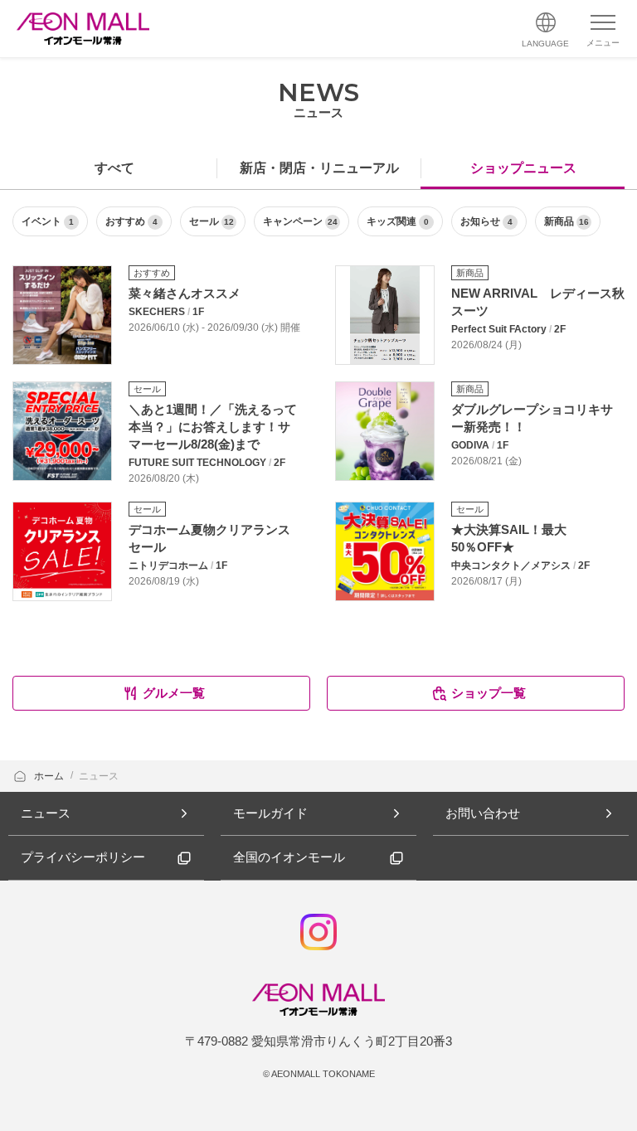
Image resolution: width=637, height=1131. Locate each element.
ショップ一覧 (488, 693)
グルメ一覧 (174, 693)
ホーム (50, 776)
